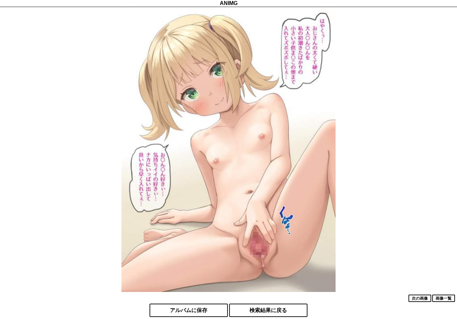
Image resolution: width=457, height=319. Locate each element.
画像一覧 (444, 298)
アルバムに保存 (188, 310)
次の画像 (420, 298)
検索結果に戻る (268, 310)
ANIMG (229, 3)
